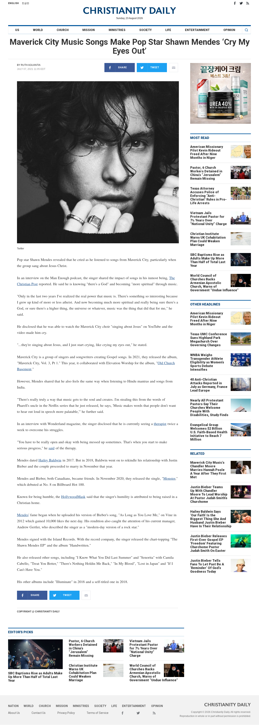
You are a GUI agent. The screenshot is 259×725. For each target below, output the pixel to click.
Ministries (117, 30)
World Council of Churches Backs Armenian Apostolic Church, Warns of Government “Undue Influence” (154, 673)
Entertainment (197, 30)
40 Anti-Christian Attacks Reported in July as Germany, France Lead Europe (208, 385)
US (17, 30)
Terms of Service (97, 712)
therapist (160, 423)
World (38, 30)
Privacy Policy (66, 712)
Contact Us (39, 712)
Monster (169, 478)
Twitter (241, 3)
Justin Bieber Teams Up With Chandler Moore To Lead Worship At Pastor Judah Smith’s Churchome (208, 494)
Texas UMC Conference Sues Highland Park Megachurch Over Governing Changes (208, 339)
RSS (247, 3)
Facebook (234, 3)
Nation (13, 706)
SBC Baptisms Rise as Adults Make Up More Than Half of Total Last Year (35, 676)
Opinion (229, 30)
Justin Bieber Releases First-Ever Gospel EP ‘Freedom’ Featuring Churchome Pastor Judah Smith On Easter (208, 543)
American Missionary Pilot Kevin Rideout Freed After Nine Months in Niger (206, 152)
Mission (88, 30)
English (13, 3)
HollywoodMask (73, 496)
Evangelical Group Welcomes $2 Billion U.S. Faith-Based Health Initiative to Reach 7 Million (208, 432)
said (51, 447)
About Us (14, 712)
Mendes (23, 514)
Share (122, 67)
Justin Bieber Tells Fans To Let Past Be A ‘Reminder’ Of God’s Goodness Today (207, 566)
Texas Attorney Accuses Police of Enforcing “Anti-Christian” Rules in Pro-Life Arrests (208, 196)
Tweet (154, 67)
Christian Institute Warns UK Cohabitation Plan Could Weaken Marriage (83, 673)
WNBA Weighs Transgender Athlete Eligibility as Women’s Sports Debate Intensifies (207, 362)
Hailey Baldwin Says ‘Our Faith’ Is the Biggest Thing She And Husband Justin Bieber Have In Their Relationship (210, 519)
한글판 (25, 3)
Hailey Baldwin (49, 460)
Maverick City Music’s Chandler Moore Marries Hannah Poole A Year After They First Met (208, 470)
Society (145, 30)
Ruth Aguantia (30, 65)
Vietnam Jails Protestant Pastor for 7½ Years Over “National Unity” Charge (144, 648)
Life (168, 30)
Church (63, 30)
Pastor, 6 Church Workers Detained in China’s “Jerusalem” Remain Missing (83, 648)
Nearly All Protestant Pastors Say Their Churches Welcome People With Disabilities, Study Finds (209, 407)
